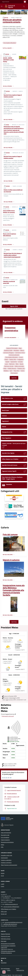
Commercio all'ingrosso (8, 352)
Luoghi (2, 884)
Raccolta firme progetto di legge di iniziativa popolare (13, 96)
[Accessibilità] (4, 972)
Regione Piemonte (5, 1)
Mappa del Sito (20, 970)
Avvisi (2, 876)
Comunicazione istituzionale (11, 357)
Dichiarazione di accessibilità (8, 943)
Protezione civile (21, 368)
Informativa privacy (5, 939)
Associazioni (16, 350)
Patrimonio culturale (8, 366)
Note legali (3, 941)
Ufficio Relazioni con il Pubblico (8, 909)
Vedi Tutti (14, 378)
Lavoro (6, 364)
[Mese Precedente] (3, 306)
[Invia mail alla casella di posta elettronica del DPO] (13, 922)
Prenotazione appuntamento (8, 951)
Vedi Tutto (14, 622)
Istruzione (20, 361)
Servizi (17, 968)
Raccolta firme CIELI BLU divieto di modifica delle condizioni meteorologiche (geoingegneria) (13, 255)
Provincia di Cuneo (5, 936)
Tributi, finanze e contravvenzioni (9, 865)
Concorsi (21, 357)
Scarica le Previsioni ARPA (10, 696)
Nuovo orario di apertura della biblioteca (9, 234)
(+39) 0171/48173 (10, 900)
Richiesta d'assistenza (6, 953)
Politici (2, 845)
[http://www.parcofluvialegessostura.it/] (14, 506)
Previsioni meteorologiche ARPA (12, 698)
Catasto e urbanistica (6, 860)
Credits (8, 970)
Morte (17, 364)
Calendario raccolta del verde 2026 (9, 282)
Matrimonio (11, 364)
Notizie (2, 873)
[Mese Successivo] (25, 306)
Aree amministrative (6, 832)
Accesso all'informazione (11, 348)
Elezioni (6, 359)
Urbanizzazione (14, 373)
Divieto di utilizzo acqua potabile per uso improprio (13, 191)
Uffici (2, 847)
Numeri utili (4, 914)
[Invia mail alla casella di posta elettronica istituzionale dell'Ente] (11, 904)
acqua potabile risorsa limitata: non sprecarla (9, 211)
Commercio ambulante (14, 354)
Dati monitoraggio (5, 968)
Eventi (2, 886)
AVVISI (7, 124)
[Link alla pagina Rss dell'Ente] (2, 960)
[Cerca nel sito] (23, 6)
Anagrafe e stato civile (6, 855)
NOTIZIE (6, 17)
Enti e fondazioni (5, 837)
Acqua (20, 348)
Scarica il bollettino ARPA (10, 764)
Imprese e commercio (6, 862)
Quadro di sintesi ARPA (9, 766)
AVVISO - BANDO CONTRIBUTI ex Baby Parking (8, 59)
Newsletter (3, 963)
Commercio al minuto (20, 352)
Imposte (7, 361)
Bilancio (22, 350)
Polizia (5, 368)
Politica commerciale (19, 366)
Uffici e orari (4, 911)
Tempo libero (16, 370)
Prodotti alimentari (12, 368)
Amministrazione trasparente (8, 946)
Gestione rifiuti (12, 359)
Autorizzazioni (4, 858)
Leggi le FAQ (4, 947)
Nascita (21, 364)
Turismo (22, 370)
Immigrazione (20, 359)
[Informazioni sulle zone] (8, 716)
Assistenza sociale (8, 350)
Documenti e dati (5, 835)
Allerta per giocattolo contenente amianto (12, 21)
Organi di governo (5, 840)
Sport (11, 370)
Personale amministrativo (7, 842)
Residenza (6, 370)
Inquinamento (14, 361)
